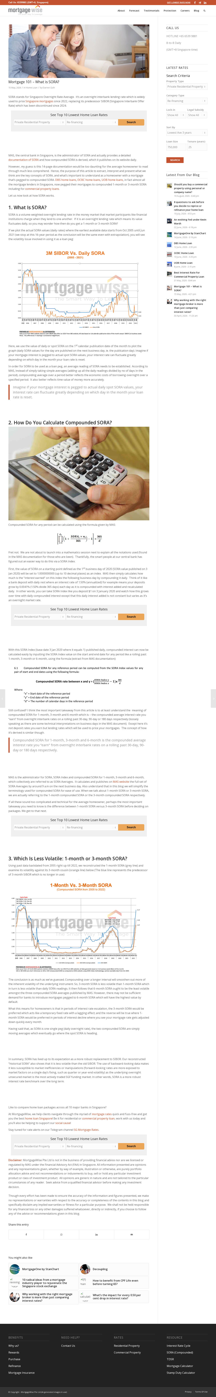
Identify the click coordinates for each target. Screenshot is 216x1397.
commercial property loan (98, 1118)
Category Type (175, 95)
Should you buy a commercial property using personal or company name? (190, 188)
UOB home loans (112, 180)
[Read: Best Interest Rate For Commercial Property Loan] (169, 274)
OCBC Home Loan (184, 253)
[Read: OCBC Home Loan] (169, 254)
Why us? (13, 1346)
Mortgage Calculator (180, 1366)
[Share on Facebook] (26, 1234)
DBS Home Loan (183, 243)
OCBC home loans (88, 180)
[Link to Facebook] (194, 2)
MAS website (121, 782)
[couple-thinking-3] (78, 51)
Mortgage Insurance (21, 1373)
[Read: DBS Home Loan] (169, 245)
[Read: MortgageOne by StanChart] (169, 235)
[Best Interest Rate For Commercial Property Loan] (213, 698)
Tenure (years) (196, 141)
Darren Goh (49, 87)
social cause (62, 1123)
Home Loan (31, 87)
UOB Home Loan (183, 262)
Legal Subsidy (195, 109)
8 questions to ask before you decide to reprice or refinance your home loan (189, 205)
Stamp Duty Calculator (181, 1373)
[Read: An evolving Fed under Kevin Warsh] (169, 221)
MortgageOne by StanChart (190, 233)
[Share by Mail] (131, 1234)
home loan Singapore (38, 1118)
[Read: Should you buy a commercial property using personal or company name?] (169, 186)
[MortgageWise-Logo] (25, 10)
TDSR (170, 1359)
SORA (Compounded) (180, 1352)
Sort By (170, 127)
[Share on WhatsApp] (61, 1234)
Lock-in (170, 109)
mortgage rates (102, 1114)
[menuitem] (178, 2)
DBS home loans (65, 180)
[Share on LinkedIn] (96, 1234)
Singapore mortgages (39, 101)
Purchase (14, 1359)
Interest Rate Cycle (178, 1346)
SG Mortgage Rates (86, 1130)
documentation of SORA (23, 160)
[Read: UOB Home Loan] (169, 264)
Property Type (175, 81)
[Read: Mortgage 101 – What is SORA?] (169, 288)
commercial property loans (42, 189)
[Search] (204, 10)
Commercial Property (127, 1352)
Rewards (13, 1352)
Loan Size (172, 141)
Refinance (14, 1366)
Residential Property (127, 1346)
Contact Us (68, 1346)
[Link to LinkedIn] (205, 2)
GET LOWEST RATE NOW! (179, 3)
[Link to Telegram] (199, 2)
